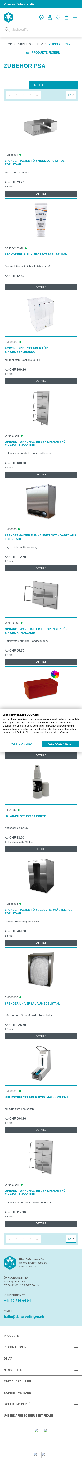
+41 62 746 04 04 (17, 1300)
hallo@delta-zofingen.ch (24, 1316)
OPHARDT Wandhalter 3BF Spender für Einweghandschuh (36, 443)
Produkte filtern (45, 52)
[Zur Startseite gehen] (8, 17)
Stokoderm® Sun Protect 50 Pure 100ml (37, 254)
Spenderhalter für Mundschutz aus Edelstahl (35, 162)
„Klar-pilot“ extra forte (25, 816)
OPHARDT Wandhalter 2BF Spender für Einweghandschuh (36, 1192)
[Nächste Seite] (30, 95)
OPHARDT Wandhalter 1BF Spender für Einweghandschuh (36, 630)
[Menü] (75, 17)
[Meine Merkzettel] (58, 17)
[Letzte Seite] (37, 95)
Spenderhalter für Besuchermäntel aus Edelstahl (38, 911)
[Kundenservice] (41, 17)
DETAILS (41, 193)
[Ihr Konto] (50, 17)
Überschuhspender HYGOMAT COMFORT (36, 1097)
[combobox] (44, 29)
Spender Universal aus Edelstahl (32, 1003)
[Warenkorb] (66, 17)
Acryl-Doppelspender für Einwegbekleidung (26, 349)
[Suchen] (7, 30)
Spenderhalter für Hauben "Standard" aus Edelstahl (40, 537)
